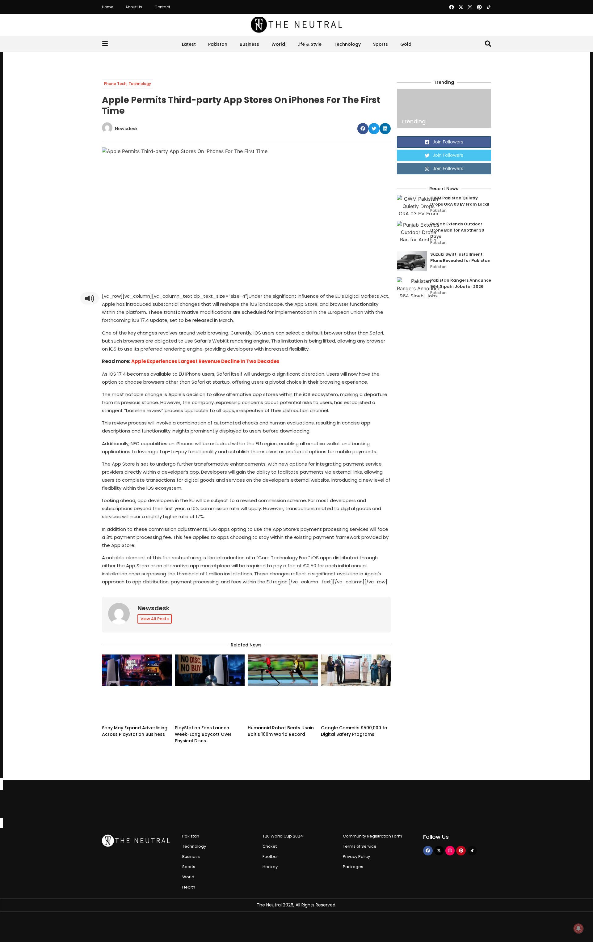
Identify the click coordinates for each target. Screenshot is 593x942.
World (278, 44)
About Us (133, 7)
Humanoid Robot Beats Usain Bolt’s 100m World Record (281, 731)
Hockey (270, 867)
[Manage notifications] (578, 928)
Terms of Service (359, 846)
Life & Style (309, 44)
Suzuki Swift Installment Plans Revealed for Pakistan (460, 257)
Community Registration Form (372, 836)
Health (188, 887)
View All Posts (155, 619)
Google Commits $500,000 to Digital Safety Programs (354, 731)
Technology (347, 44)
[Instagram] (470, 7)
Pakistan (217, 44)
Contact (162, 7)
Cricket (270, 846)
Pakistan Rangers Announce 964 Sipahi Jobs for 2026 (460, 283)
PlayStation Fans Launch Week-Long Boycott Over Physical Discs (203, 734)
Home (107, 7)
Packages (353, 867)
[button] (362, 128)
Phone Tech (115, 83)
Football (271, 856)
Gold (405, 44)
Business (249, 44)
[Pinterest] (479, 7)
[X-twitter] (460, 7)
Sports (380, 44)
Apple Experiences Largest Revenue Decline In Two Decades (205, 361)
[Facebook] (451, 7)
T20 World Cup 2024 (283, 836)
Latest (189, 44)
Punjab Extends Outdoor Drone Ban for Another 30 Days (457, 230)
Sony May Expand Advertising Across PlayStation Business (134, 731)
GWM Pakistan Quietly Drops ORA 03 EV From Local (459, 201)
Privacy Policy (356, 856)
